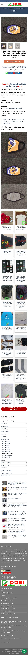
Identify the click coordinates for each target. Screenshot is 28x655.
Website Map (4, 595)
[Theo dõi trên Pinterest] (9, 577)
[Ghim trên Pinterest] (14, 73)
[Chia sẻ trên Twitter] (11, 73)
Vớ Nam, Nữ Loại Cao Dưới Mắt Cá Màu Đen (7, 377)
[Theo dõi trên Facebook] (2, 577)
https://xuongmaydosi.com (10, 635)
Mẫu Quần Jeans (5, 465)
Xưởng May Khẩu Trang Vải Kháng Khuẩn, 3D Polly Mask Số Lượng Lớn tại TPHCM (14, 121)
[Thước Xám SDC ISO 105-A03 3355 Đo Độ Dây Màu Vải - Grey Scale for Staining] (7, 266)
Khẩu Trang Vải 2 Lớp (20, 8)
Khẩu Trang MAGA (6, 443)
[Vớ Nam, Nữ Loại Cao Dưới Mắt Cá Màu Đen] (7, 366)
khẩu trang (8, 69)
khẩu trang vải (13, 69)
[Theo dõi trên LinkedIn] (12, 577)
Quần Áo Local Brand (6, 470)
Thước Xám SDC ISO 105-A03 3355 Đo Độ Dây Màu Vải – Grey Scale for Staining (7, 278)
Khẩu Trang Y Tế (6, 457)
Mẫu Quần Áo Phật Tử (6, 462)
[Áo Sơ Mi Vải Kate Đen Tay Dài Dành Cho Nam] (21, 391)
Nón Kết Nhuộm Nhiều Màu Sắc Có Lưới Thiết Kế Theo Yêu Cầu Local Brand (20, 305)
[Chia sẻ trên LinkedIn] (19, 73)
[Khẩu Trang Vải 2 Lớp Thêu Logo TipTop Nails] (7, 241)
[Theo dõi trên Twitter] (7, 577)
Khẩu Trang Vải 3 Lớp (7, 455)
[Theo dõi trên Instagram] (5, 577)
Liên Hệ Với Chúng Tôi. (7, 592)
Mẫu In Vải (3, 434)
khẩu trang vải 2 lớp (20, 69)
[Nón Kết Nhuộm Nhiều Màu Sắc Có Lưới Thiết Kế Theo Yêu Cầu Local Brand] (21, 292)
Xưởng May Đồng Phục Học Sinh (9, 598)
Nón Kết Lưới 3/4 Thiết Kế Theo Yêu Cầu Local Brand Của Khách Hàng (7, 304)
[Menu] (2, 4)
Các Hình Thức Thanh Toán (7, 611)
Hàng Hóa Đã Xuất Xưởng (18, 66)
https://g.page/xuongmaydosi (13, 108)
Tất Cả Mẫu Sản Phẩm (21, 67)
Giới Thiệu (16, 0)
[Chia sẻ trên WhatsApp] (7, 73)
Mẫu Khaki (3, 436)
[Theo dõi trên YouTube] (14, 577)
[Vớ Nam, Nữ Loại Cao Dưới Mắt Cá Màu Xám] (21, 342)
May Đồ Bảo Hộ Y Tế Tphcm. (8, 608)
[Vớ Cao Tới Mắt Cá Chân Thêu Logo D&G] (21, 319)
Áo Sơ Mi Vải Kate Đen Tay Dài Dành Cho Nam (21, 402)
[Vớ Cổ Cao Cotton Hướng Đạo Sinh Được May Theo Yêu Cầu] (21, 366)
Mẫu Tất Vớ (4, 468)
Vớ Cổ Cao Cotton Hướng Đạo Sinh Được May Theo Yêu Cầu (21, 377)
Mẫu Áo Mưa (4, 423)
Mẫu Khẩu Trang (12, 8)
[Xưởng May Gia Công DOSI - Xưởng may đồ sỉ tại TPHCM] (15, 4)
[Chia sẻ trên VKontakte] (16, 73)
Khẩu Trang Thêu (6, 449)
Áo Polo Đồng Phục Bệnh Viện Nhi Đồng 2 (21, 229)
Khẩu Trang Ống (5, 447)
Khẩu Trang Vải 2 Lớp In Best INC (7, 228)
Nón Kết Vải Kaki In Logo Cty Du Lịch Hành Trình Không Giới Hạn (20, 253)
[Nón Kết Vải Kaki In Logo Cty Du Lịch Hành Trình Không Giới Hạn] (21, 241)
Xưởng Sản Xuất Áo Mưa (7, 606)
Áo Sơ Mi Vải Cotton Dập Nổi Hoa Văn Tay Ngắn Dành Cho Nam (7, 402)
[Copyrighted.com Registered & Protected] (6, 574)
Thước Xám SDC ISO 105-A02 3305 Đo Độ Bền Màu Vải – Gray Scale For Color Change (21, 279)
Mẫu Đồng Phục (5, 431)
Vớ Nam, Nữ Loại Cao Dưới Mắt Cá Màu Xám (21, 353)
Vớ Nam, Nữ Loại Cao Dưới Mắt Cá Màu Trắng (7, 353)
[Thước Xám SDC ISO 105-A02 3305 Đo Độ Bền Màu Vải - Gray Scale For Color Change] (21, 266)
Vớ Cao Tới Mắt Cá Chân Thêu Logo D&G (21, 329)
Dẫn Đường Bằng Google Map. (8, 613)
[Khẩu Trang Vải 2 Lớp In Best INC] (7, 218)
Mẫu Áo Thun (4, 428)
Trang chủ (5, 8)
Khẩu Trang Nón (5, 445)
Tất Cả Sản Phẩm (9, 0)
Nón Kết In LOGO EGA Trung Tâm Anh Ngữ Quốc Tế (7, 330)
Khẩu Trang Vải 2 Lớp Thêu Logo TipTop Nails (7, 253)
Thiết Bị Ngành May (6, 475)
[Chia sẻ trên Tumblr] (21, 73)
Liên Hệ (21, 0)
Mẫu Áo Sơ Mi (4, 426)
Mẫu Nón (3, 460)
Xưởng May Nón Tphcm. (7, 600)
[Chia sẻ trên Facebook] (9, 73)
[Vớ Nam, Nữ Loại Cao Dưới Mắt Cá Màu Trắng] (7, 342)
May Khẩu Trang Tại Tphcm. (8, 603)
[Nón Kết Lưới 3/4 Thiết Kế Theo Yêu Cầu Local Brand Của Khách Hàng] (7, 292)
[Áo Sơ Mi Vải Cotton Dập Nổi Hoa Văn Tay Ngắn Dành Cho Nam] (7, 391)
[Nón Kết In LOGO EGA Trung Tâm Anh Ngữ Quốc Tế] (7, 319)
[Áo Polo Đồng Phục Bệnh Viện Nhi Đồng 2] (21, 218)
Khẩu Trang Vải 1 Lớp (7, 451)
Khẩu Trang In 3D (6, 441)
